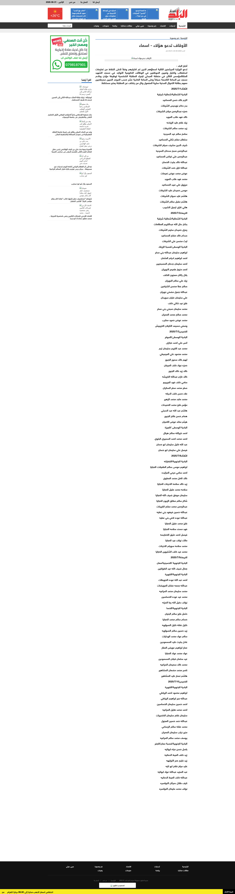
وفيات (96, 25)
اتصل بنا (84, 2)
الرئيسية (182, 25)
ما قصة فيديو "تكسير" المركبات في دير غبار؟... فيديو (139, 14)
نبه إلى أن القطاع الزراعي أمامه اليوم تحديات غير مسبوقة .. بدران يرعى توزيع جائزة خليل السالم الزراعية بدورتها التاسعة (71, 168)
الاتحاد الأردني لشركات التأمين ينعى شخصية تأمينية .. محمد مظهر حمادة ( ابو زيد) (70, 217)
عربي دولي (140, 25)
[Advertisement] (141, 826)
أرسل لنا (96, 2)
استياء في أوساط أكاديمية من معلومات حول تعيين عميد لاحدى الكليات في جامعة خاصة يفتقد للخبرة (115, 17)
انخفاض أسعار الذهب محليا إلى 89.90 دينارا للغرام (43, 892)
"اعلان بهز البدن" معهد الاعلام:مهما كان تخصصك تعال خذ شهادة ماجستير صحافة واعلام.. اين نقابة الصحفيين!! (85, 17)
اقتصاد (163, 25)
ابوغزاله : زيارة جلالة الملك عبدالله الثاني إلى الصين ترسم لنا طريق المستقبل (72, 98)
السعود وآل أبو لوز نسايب (81, 183)
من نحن (72, 2)
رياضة (114, 25)
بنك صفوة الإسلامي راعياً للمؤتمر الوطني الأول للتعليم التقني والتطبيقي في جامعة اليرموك (70, 115)
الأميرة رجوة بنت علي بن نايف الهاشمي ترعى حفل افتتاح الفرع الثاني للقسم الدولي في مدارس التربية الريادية (72, 151)
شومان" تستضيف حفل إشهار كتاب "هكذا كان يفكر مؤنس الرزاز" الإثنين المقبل (71, 199)
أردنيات (172, 25)
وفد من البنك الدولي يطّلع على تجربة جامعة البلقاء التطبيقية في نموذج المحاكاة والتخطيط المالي (72, 132)
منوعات (106, 25)
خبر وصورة (152, 25)
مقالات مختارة (126, 25)
